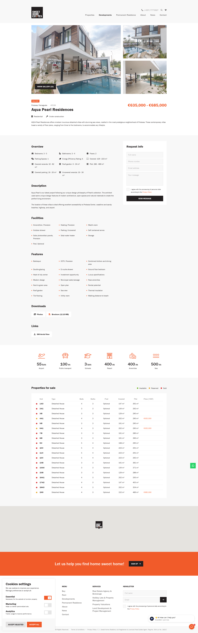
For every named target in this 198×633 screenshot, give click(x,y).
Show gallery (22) (45, 86)
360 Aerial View (43, 334)
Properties (89, 15)
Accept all (34, 624)
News (152, 15)
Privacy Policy (147, 192)
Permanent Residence (126, 15)
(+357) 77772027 (151, 10)
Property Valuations (101, 604)
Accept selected (15, 624)
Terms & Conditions (78, 630)
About (143, 15)
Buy (63, 591)
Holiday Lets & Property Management (103, 599)
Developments (105, 15)
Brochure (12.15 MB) (60, 314)
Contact (163, 15)
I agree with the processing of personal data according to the (146, 190)
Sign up (134, 564)
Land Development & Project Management (101, 609)
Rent (64, 595)
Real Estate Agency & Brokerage (102, 592)
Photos (40, 314)
